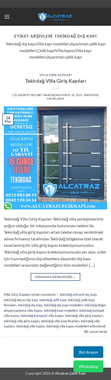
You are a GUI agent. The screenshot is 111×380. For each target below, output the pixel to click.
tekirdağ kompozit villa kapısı (42, 316)
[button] (7, 16)
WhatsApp (88, 366)
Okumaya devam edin (55, 277)
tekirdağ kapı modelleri (61, 310)
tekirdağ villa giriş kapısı (21, 321)
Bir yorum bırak (95, 332)
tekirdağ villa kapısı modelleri (67, 326)
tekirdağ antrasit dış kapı (78, 294)
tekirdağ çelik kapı (52, 300)
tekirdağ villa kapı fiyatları (60, 321)
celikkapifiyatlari (27, 95)
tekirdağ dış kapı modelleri (63, 305)
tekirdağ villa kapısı (30, 326)
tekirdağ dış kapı (30, 305)
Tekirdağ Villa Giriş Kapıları (55, 81)
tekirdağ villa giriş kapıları (84, 316)
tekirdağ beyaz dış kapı (21, 300)
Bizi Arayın (88, 352)
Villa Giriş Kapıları (55, 75)
